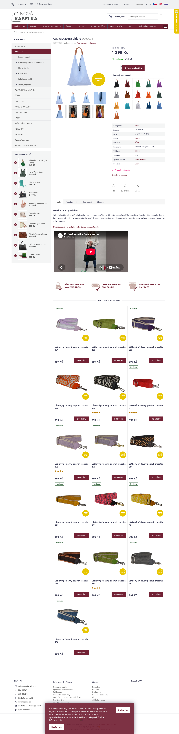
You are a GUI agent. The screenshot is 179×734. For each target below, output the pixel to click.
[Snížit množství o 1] (121, 69)
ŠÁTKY (17, 95)
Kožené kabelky (24, 57)
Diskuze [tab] (100, 202)
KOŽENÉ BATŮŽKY (22, 106)
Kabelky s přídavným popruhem (31, 62)
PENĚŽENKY (20, 101)
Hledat (161, 15)
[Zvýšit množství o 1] (121, 66)
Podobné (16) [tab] (71, 202)
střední (138, 150)
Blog (94, 697)
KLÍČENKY (19, 129)
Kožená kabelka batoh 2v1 (26, 145)
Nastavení (56, 726)
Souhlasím (123, 710)
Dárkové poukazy (22, 140)
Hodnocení (96, 692)
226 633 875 (23, 690)
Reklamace (57, 692)
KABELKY (19, 51)
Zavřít (117, 182)
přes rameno (140, 159)
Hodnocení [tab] (87, 202)
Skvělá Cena (20, 46)
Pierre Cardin (23, 68)
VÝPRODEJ (23, 73)
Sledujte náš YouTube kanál (29, 705)
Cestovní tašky (21, 112)
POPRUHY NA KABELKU (25, 90)
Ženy (137, 163)
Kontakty (128, 4)
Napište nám (58, 700)
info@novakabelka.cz (27, 686)
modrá (137, 138)
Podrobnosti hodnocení (86, 43)
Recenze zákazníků (100, 694)
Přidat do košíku (133, 68)
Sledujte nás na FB (25, 698)
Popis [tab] (58, 202)
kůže (137, 142)
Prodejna (96, 687)
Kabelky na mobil (25, 79)
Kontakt (95, 689)
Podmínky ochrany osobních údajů (67, 697)
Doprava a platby (110, 4)
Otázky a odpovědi (61, 702)
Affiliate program (99, 700)
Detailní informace (119, 175)
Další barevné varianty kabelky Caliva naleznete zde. (76, 227)
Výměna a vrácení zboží (63, 689)
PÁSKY (17, 117)
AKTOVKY (19, 134)
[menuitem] (19, 26)
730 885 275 (23, 694)
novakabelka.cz (24, 701)
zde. (61, 720)
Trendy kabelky (24, 84)
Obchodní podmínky (61, 694)
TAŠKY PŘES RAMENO (24, 123)
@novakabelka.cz (25, 709)
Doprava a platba (60, 687)
